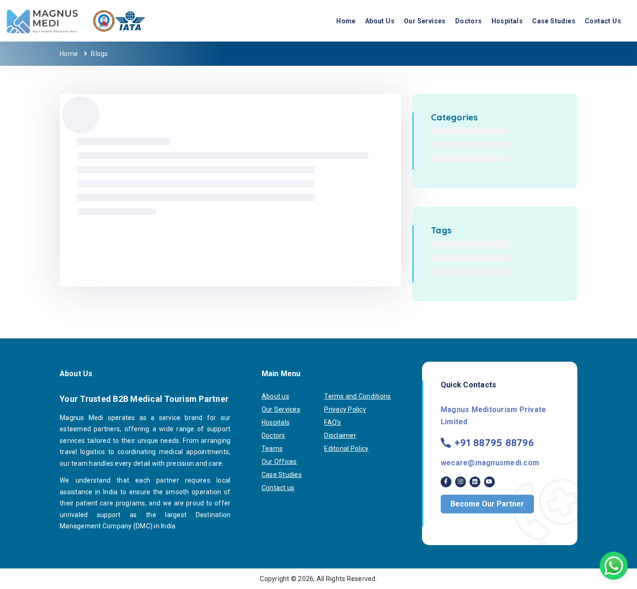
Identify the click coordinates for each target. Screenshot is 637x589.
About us (380, 21)
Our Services (425, 21)
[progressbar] (80, 114)
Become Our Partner (487, 503)
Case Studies (553, 21)
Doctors (468, 21)
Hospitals (507, 21)
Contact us (603, 21)
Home (346, 21)
